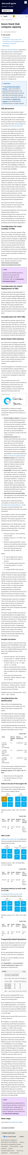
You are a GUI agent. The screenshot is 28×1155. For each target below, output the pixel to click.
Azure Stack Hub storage (15, 1122)
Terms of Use (20, 1150)
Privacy (21, 1142)
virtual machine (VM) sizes (11, 49)
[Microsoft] (14, 16)
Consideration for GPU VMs (9, 43)
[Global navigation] (1, 16)
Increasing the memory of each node (11, 894)
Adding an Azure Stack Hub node (10, 839)
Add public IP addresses (12, 1113)
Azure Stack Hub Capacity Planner (10, 505)
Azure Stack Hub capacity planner (15, 456)
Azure (2, 19)
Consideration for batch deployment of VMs (13, 41)
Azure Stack (9, 19)
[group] (14, 749)
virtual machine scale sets (15, 126)
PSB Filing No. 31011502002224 (9, 1142)
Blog (21, 1146)
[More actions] (25, 19)
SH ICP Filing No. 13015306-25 (8, 1140)
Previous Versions (14, 1146)
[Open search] (26, 16)
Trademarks (4, 1153)
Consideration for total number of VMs (12, 39)
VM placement (6, 37)
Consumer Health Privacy (7, 1150)
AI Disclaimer (4, 1146)
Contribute (4, 1148)
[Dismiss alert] (25, 2)
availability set (22, 124)
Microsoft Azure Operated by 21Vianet (10, 1144)
